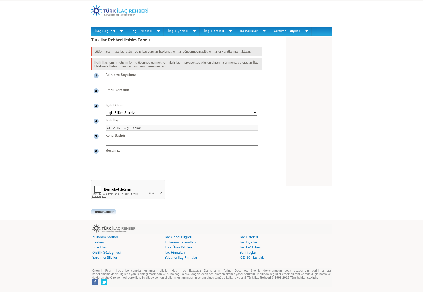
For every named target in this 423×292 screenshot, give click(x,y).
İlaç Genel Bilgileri (178, 237)
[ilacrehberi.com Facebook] (95, 284)
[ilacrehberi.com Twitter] (104, 284)
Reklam (98, 242)
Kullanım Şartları (105, 237)
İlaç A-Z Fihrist (250, 247)
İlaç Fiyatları (248, 242)
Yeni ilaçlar (247, 252)
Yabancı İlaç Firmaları (181, 257)
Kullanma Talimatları (180, 242)
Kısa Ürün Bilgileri (178, 247)
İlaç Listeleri (248, 237)
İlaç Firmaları (174, 252)
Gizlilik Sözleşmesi (106, 252)
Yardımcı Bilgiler (104, 257)
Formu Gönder (104, 212)
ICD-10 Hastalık (251, 257)
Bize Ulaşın (101, 247)
